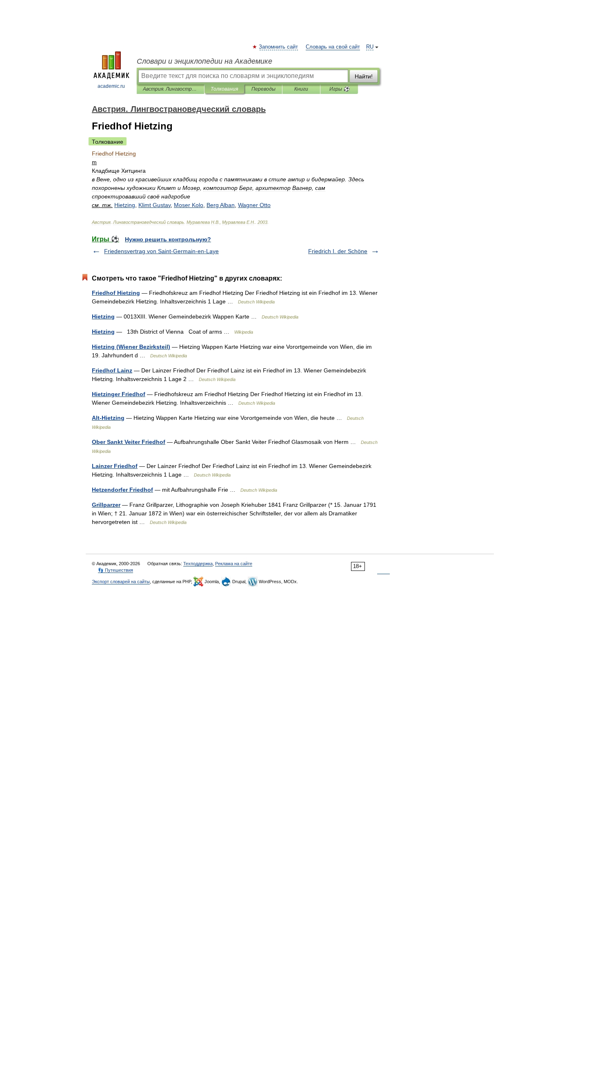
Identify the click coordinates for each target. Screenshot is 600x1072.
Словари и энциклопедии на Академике (204, 61)
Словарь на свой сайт (333, 47)
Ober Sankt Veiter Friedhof (128, 442)
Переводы (263, 89)
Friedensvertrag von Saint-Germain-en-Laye (161, 251)
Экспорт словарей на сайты (121, 581)
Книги (301, 89)
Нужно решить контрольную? (168, 239)
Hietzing (103, 316)
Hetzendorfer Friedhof (122, 489)
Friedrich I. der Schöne (337, 251)
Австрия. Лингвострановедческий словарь (170, 89)
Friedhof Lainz (112, 370)
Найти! (364, 76)
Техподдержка (198, 563)
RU (369, 47)
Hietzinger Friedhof (118, 394)
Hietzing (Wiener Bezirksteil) (131, 346)
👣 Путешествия (115, 570)
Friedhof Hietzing (116, 293)
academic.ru (111, 86)
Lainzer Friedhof (115, 466)
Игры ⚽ (339, 89)
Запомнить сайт (279, 47)
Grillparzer (106, 504)
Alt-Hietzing (108, 418)
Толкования (224, 89)
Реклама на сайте (233, 563)
